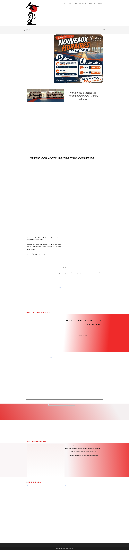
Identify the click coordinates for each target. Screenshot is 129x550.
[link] (31, 258)
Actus (103, 29)
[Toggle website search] (104, 3)
